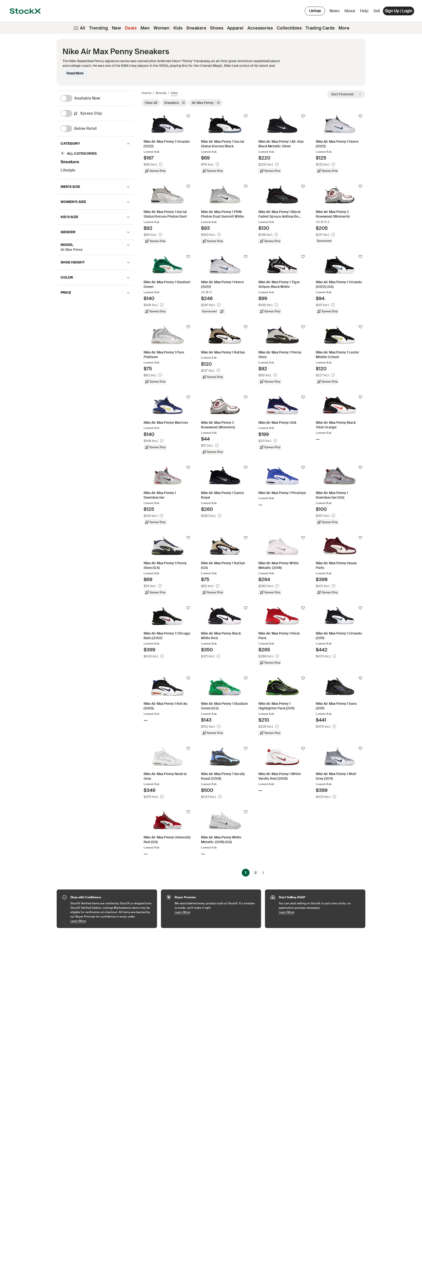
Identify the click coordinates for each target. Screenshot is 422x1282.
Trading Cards (320, 28)
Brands (161, 93)
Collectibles (289, 28)
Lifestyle (68, 170)
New (116, 28)
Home (146, 93)
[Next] (263, 872)
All (82, 28)
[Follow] (188, 116)
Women (161, 28)
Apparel (235, 28)
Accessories (260, 28)
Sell (376, 10)
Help (364, 10)
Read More (75, 73)
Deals (131, 28)
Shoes (216, 28)
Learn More (111, 921)
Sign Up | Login (398, 10)
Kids (177, 28)
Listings (315, 11)
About (350, 12)
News (334, 10)
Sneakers (196, 28)
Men (145, 28)
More (343, 28)
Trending (98, 28)
